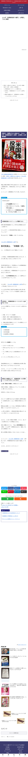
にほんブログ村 (4, 507)
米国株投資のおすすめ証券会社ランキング (11, 512)
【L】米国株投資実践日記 (7, 174)
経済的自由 (7, 749)
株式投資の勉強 (20, 747)
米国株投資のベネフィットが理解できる (13, 88)
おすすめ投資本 (5, 451)
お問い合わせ (20, 749)
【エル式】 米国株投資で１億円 (8, 242)
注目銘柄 (7, 747)
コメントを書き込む (14, 732)
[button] (25, 363)
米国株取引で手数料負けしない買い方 (10, 515)
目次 (12, 82)
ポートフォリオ (7, 750)
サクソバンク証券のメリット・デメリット (11, 518)
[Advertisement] (14, 35)
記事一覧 (20, 752)
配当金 (20, 750)
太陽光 (7, 752)
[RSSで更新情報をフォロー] (20, 498)
